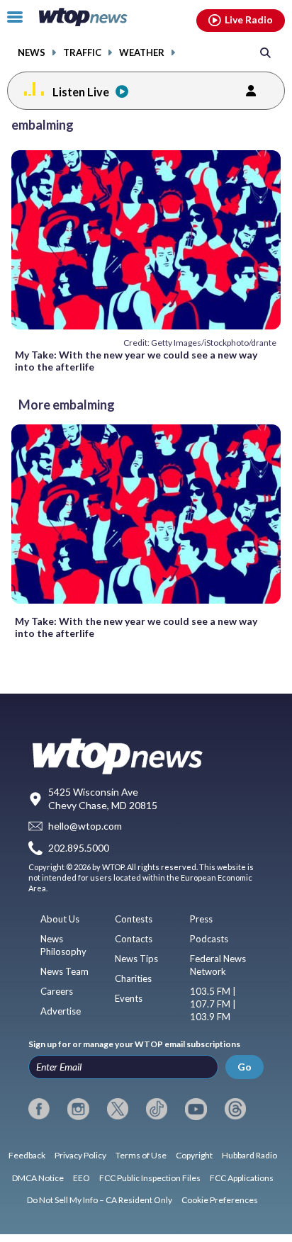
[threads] (235, 1109)
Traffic (82, 52)
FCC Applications (242, 1178)
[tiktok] (156, 1109)
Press (201, 919)
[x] (117, 1109)
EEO (81, 1178)
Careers (56, 991)
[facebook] (39, 1109)
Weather (141, 52)
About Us (59, 919)
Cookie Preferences (219, 1200)
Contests (133, 919)
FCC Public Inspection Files (150, 1178)
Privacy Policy (80, 1155)
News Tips (136, 958)
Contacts (133, 938)
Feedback (27, 1155)
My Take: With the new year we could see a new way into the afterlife (136, 361)
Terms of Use (141, 1155)
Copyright (194, 1155)
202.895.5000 (78, 848)
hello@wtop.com (85, 826)
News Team (64, 971)
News (31, 52)
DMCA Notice (38, 1178)
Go (244, 1067)
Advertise (60, 1011)
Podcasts (209, 938)
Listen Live (80, 91)
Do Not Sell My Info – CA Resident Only (99, 1200)
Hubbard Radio (249, 1155)
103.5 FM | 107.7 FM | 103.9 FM (213, 1004)
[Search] (265, 52)
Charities (133, 978)
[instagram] (78, 1109)
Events (128, 998)
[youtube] (195, 1109)
